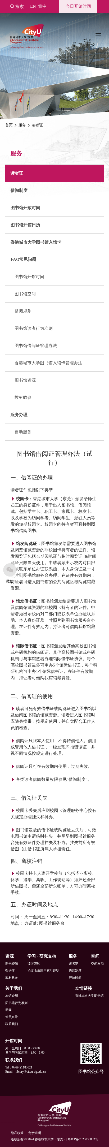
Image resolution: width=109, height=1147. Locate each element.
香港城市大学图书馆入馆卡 (36, 242)
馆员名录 (11, 1017)
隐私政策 (17, 1133)
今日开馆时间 (78, 6)
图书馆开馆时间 (29, 276)
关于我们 (13, 988)
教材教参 (23, 397)
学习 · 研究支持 (42, 956)
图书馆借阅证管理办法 (36, 345)
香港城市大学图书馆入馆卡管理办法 (48, 363)
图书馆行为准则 (16, 1003)
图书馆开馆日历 (25, 225)
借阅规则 (23, 311)
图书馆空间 (25, 294)
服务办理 (19, 414)
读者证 (17, 173)
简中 (42, 6)
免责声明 (34, 1133)
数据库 (10, 970)
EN (33, 6)
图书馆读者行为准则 (34, 328)
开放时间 (75, 978)
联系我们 (11, 1024)
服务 (22, 125)
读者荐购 (34, 964)
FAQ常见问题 (23, 259)
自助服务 (23, 432)
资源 (9, 956)
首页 (9, 125)
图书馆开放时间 (25, 207)
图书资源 (11, 964)
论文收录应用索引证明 (43, 970)
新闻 (8, 1010)
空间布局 (97, 964)
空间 (95, 956)
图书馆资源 (25, 380)
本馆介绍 (11, 996)
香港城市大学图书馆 (89, 996)
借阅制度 (19, 190)
